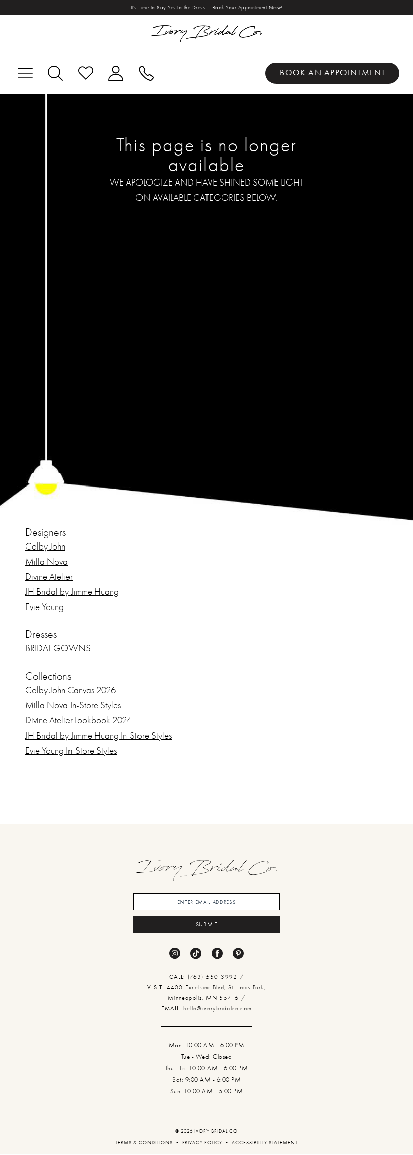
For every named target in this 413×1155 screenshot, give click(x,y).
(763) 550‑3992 (214, 976)
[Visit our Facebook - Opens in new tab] (217, 953)
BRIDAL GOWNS (58, 648)
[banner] (206, 33)
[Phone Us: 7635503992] (146, 73)
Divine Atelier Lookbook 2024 (78, 720)
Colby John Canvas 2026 (70, 690)
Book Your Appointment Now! (247, 7)
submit (207, 924)
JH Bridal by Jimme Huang (72, 591)
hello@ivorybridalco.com (217, 1008)
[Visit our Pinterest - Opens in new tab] (238, 953)
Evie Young (44, 607)
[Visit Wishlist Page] (86, 73)
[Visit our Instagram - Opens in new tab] (174, 953)
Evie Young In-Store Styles (71, 750)
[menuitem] (332, 73)
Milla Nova (46, 561)
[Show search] (55, 73)
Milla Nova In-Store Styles (73, 705)
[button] (25, 73)
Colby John (45, 546)
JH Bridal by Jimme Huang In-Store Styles (98, 735)
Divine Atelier (49, 576)
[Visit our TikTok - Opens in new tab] (195, 953)
